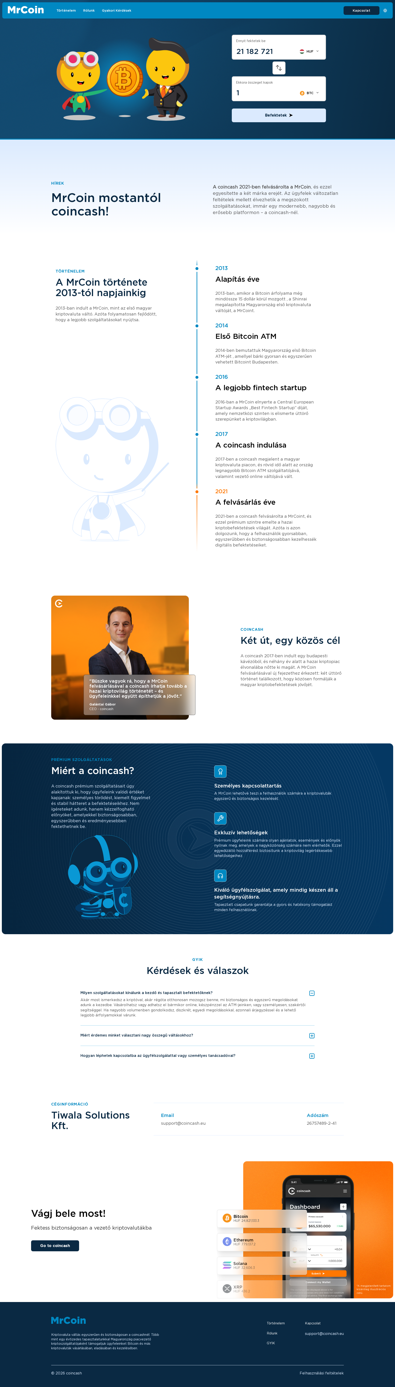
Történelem (66, 10)
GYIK (271, 1343)
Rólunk (89, 10)
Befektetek (276, 115)
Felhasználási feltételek (322, 1373)
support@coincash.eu (183, 1123)
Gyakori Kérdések (116, 10)
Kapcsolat (362, 10)
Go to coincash (55, 1246)
